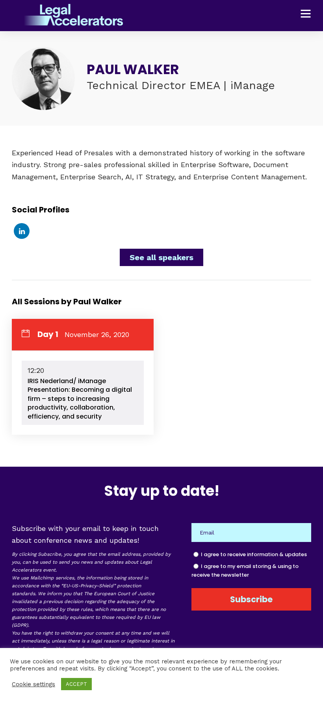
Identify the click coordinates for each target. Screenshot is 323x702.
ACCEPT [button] (76, 684)
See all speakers (161, 257)
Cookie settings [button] (33, 684)
